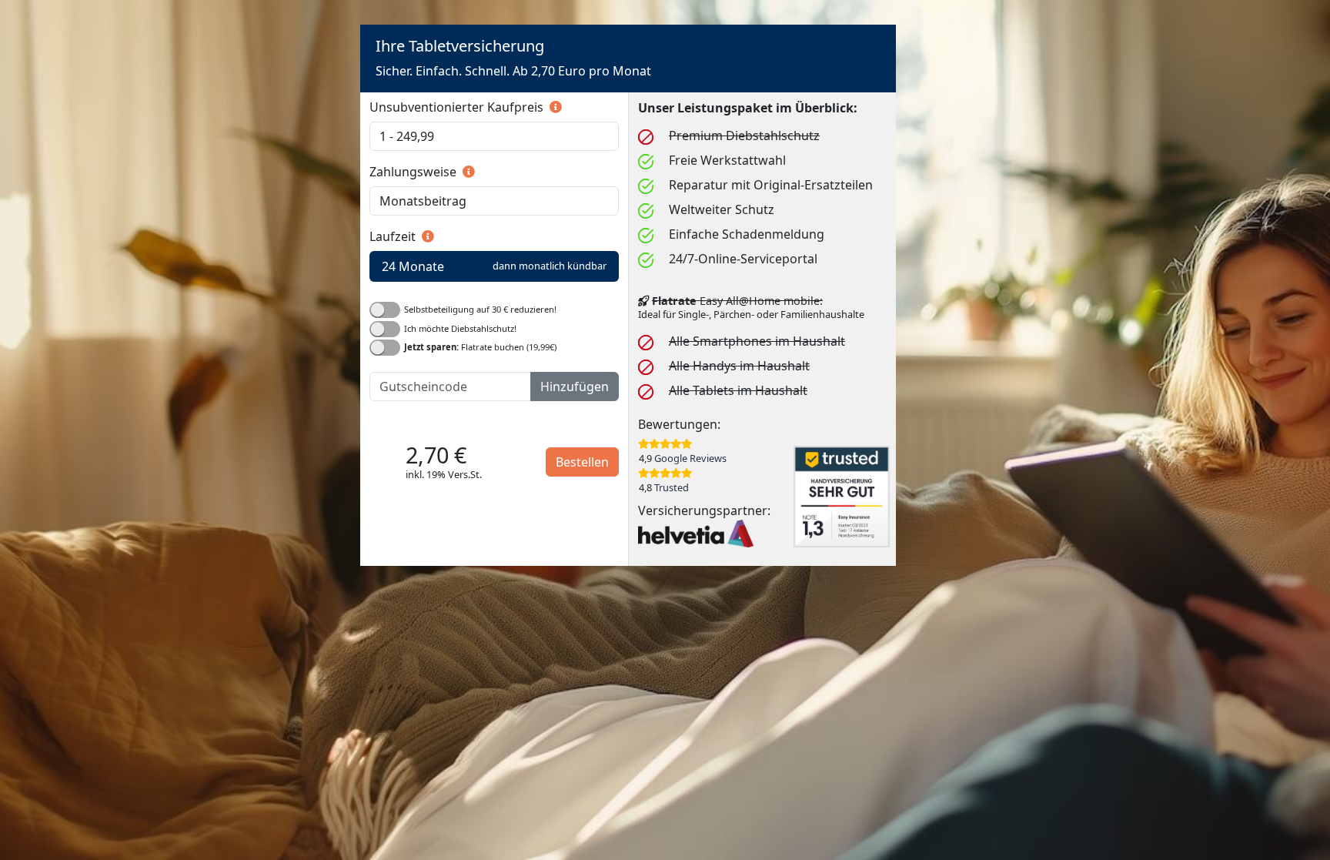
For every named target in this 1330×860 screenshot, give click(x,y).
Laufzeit (394, 236)
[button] (554, 107)
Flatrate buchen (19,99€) (480, 347)
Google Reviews (690, 458)
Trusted (671, 487)
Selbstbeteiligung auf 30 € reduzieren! (480, 309)
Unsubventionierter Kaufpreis (457, 107)
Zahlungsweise (414, 171)
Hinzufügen (574, 386)
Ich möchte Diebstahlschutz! (460, 327)
